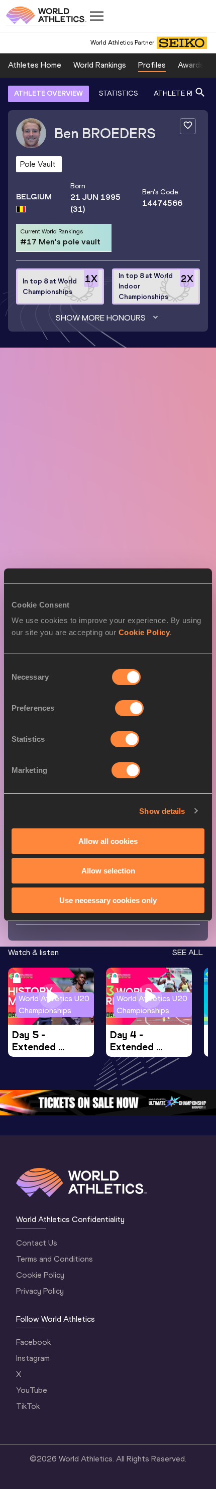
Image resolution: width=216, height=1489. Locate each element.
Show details (162, 810)
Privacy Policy (40, 1291)
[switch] (129, 708)
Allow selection (108, 870)
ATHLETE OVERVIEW (48, 93)
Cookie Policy (144, 632)
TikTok (28, 1406)
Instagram (33, 1358)
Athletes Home (34, 65)
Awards (191, 65)
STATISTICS (118, 93)
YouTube (31, 1390)
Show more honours (101, 318)
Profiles (152, 65)
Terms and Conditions (54, 1259)
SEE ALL (187, 952)
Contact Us (36, 1243)
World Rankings (99, 65)
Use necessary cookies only (108, 900)
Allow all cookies (108, 841)
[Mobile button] (96, 16)
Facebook (33, 1342)
